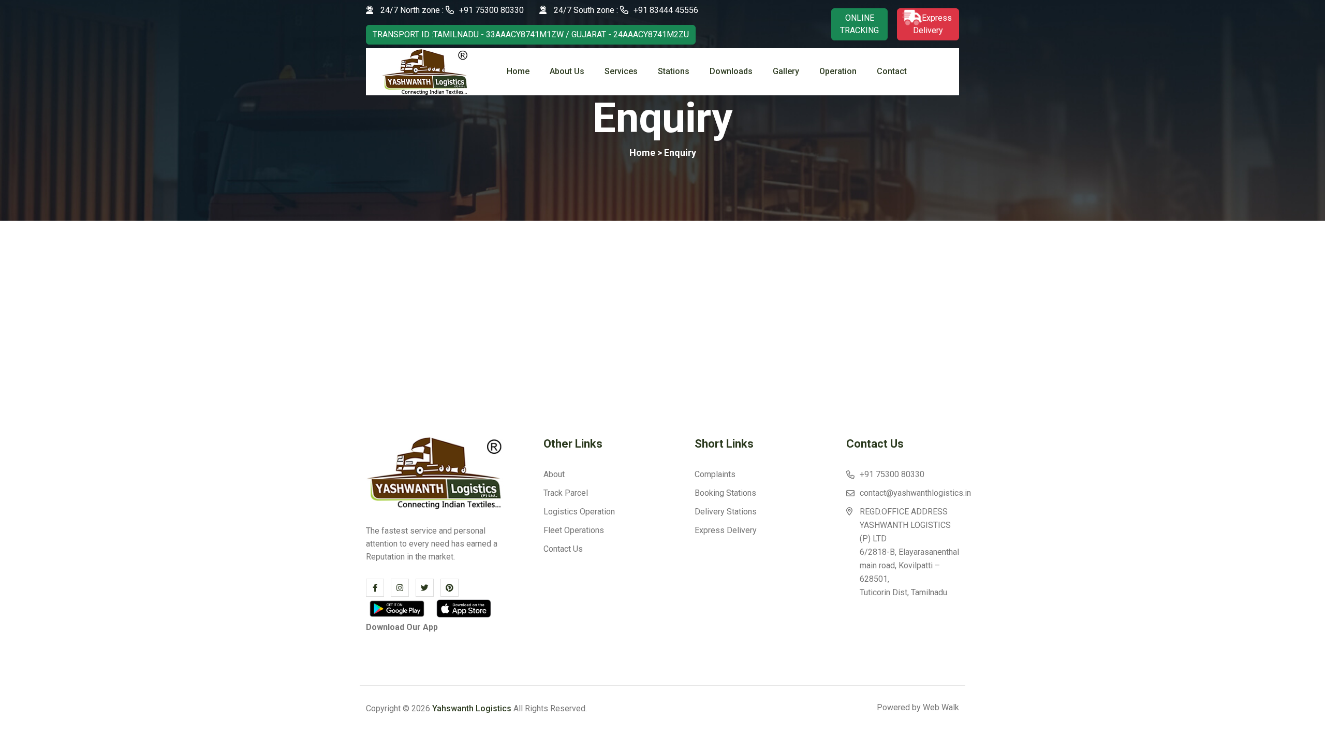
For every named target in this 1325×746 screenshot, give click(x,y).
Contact (892, 71)
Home (518, 71)
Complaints (715, 474)
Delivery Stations (726, 512)
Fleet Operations (573, 530)
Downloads (731, 71)
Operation (838, 71)
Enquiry (679, 152)
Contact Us (563, 549)
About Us (567, 71)
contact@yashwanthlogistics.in (915, 493)
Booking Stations (725, 493)
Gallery (786, 71)
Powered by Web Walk (918, 708)
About (554, 474)
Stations (673, 71)
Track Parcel (565, 493)
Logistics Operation (579, 512)
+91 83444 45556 (666, 10)
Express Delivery (726, 530)
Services (621, 71)
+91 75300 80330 (491, 10)
